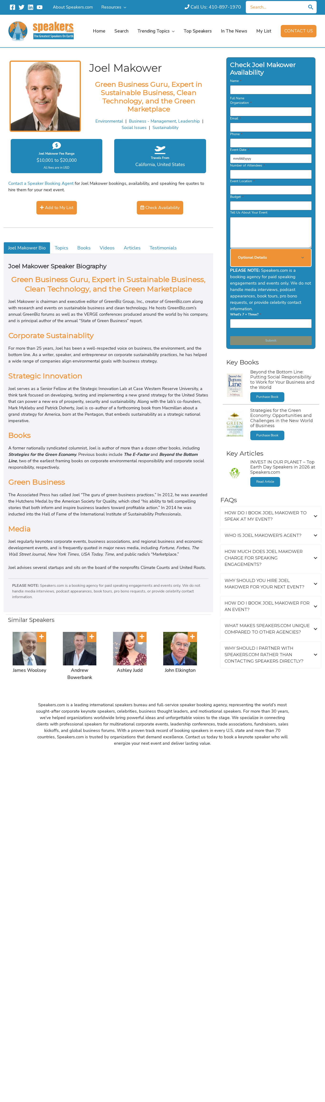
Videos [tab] (107, 248)
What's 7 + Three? (245, 314)
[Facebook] (12, 7)
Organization (240, 102)
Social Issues (134, 127)
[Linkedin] (30, 7)
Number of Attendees (247, 165)
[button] (123, 7)
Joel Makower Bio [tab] (27, 248)
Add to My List (58, 207)
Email (235, 118)
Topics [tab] (61, 248)
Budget (236, 197)
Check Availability (162, 207)
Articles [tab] (132, 248)
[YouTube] (39, 7)
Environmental (109, 121)
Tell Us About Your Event (248, 212)
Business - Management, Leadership (164, 121)
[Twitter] (21, 7)
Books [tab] (84, 248)
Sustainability (165, 127)
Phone (236, 134)
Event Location (242, 181)
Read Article (265, 481)
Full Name (237, 98)
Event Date (239, 150)
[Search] (310, 7)
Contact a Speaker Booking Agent (41, 183)
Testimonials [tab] (163, 248)
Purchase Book (267, 397)
